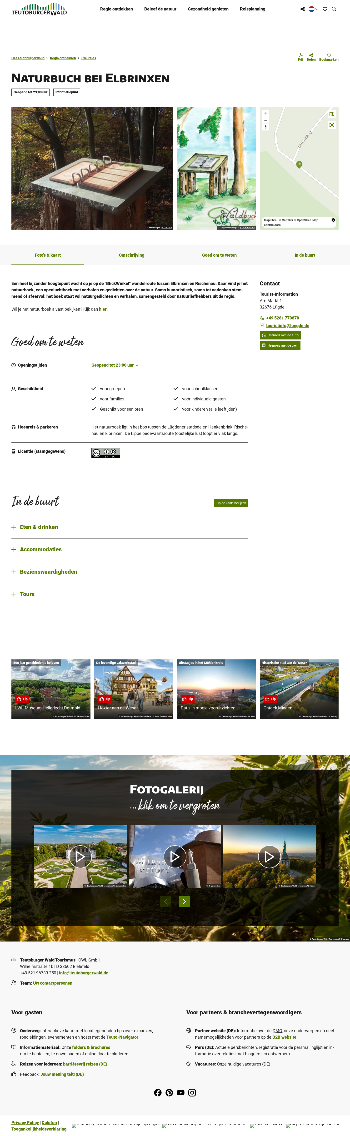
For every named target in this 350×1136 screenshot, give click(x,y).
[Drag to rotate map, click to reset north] (265, 127)
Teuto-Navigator (122, 1037)
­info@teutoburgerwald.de (83, 972)
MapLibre (270, 220)
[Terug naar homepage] (39, 8)
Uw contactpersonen (52, 983)
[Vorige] (165, 901)
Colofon (49, 1122)
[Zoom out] (265, 120)
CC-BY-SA (167, 228)
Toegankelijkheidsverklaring (38, 1128)
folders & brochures (91, 1047)
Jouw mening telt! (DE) (62, 1074)
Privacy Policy (25, 1122)
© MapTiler (286, 220)
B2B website (284, 1037)
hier (103, 309)
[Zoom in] (265, 113)
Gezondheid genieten (208, 8)
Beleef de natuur (160, 8)
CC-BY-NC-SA (248, 228)
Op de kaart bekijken (231, 503)
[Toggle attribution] (333, 220)
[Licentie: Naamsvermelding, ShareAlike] (105, 456)
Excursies (88, 58)
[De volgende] (184, 901)
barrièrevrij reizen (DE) (85, 1063)
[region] (299, 168)
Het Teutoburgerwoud (28, 58)
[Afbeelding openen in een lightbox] (92, 168)
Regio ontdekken (116, 8)
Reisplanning (252, 8)
